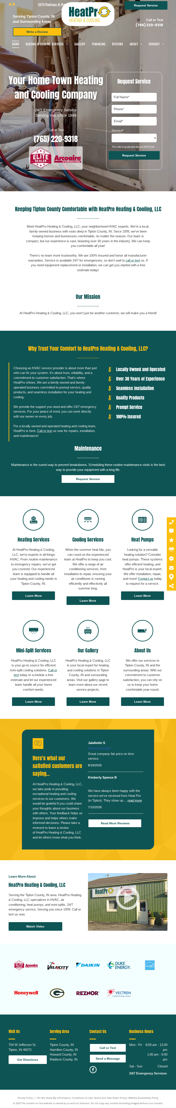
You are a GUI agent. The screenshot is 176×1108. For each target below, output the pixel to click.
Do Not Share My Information (53, 1097)
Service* (118, 130)
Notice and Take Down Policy (110, 1097)
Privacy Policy (25, 1097)
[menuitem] (16, 44)
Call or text (44, 431)
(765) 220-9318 (149, 25)
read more (134, 800)
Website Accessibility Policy (143, 1097)
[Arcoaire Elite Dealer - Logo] (26, 965)
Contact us (145, 578)
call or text (133, 260)
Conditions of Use (82, 1097)
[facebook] (93, 1070)
